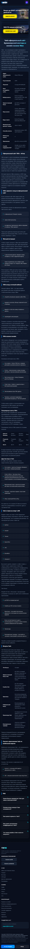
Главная (3, 872)
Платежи (3, 914)
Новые (3, 891)
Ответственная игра (6, 906)
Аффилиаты (4, 916)
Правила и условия (6, 901)
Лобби (2, 887)
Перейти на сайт (10, 31)
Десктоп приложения (6, 879)
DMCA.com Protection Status (8, 870)
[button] (27, 941)
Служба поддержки (6, 910)
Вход (22, 946)
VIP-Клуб (3, 877)
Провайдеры (4, 881)
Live (2, 895)
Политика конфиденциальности (8, 904)
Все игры (3, 874)
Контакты (3, 912)
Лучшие (3, 889)
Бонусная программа (6, 908)
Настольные (4, 893)
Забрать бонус (10, 16)
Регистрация (8, 946)
